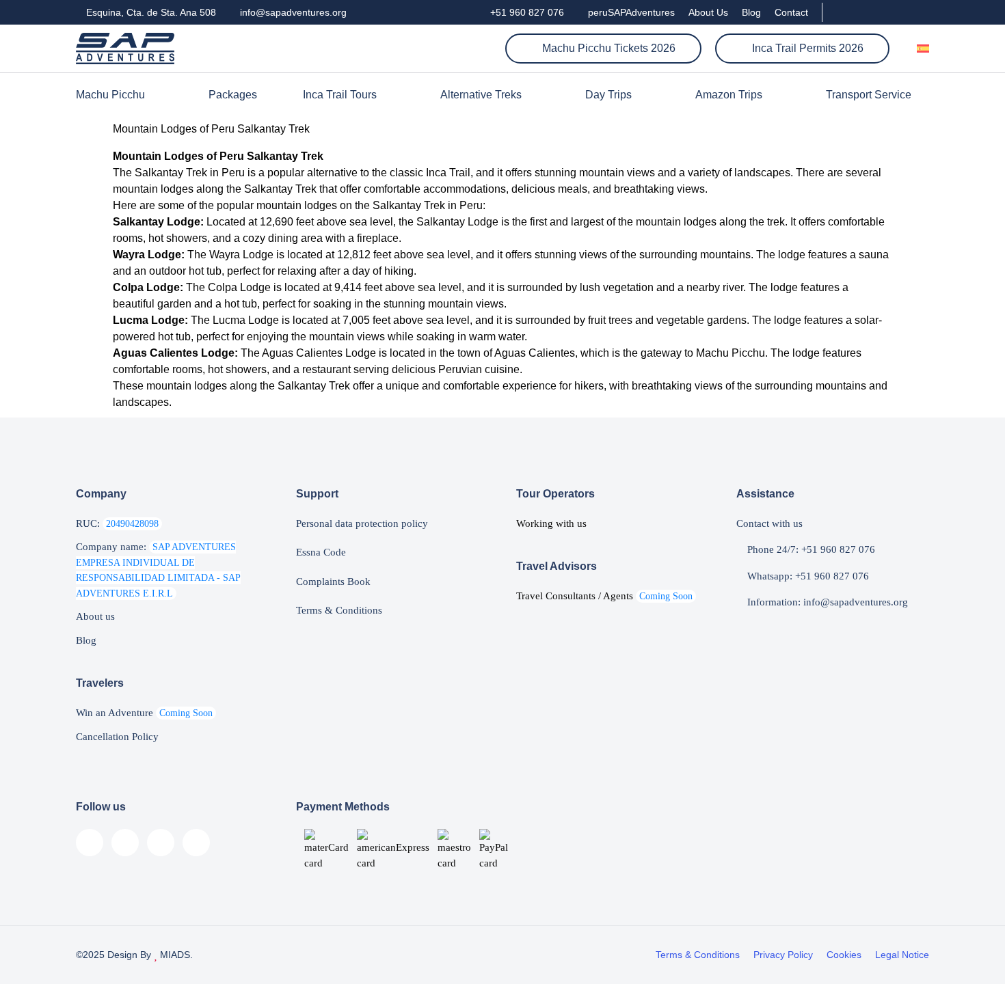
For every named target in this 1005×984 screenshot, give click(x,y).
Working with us (551, 523)
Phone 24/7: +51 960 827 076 (810, 549)
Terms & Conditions (339, 610)
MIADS (173, 954)
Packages (233, 94)
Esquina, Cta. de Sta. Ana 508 (149, 12)
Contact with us (769, 523)
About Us (708, 12)
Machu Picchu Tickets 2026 (607, 48)
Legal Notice (902, 954)
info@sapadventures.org (292, 12)
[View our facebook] (840, 12)
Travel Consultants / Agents (604, 595)
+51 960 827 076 (525, 12)
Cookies (844, 954)
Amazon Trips (728, 94)
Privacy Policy (783, 954)
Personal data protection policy (362, 523)
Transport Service (868, 94)
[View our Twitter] (901, 12)
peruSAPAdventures (630, 12)
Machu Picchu (110, 94)
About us (95, 616)
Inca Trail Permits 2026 (806, 48)
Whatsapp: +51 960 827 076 (807, 576)
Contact (791, 12)
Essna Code (321, 552)
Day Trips (608, 94)
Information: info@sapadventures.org (826, 602)
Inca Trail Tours (340, 94)
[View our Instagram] (878, 12)
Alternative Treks (481, 94)
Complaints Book (333, 581)
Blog (751, 12)
